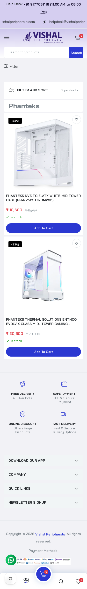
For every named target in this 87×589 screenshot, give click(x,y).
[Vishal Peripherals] (42, 38)
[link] (76, 119)
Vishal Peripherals (50, 534)
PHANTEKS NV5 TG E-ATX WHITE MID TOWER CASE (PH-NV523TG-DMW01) (43, 198)
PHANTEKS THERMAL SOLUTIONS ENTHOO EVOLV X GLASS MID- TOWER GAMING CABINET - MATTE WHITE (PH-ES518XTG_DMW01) (41, 321)
